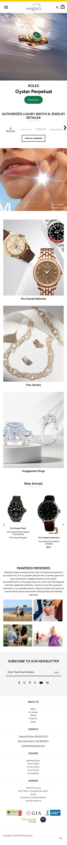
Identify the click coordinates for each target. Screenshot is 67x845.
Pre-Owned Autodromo (49, 537)
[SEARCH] (57, 8)
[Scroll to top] (61, 839)
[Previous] (4, 524)
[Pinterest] (30, 683)
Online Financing (33, 788)
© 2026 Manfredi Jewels (22, 835)
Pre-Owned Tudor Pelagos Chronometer (18, 533)
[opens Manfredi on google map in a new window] (28, 822)
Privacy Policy (33, 767)
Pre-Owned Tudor (18, 528)
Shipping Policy (33, 760)
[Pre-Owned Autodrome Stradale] (49, 514)
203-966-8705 (42, 741)
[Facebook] (19, 683)
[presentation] (65, 130)
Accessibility (33, 773)
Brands (33, 715)
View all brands (33, 138)
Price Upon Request (18, 537)
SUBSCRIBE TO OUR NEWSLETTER (33, 661)
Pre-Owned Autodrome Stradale (49, 542)
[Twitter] (24, 683)
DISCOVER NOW (42, 181)
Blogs (33, 722)
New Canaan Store (26, 741)
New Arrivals (33, 483)
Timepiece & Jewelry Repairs (33, 797)
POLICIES (33, 753)
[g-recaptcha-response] (33, 843)
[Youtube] (41, 683)
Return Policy (33, 763)
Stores (33, 794)
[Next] (62, 524)
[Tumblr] (35, 683)
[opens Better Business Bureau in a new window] (52, 815)
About (33, 709)
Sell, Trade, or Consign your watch (33, 791)
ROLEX (33, 86)
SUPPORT (33, 781)
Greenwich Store (26, 736)
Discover (33, 99)
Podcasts (33, 718)
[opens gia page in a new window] (33, 815)
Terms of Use (33, 770)
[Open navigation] (6, 7)
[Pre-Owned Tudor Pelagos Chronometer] (18, 509)
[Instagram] (47, 683)
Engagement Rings (33, 471)
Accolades (33, 712)
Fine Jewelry (33, 384)
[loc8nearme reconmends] (43, 822)
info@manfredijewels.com (33, 746)
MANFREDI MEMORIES (33, 568)
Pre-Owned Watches (33, 298)
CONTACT (33, 729)
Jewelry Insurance (33, 800)
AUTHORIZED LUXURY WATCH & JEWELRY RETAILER (33, 116)
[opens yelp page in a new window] (14, 815)
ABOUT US (33, 702)
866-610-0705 (41, 736)
